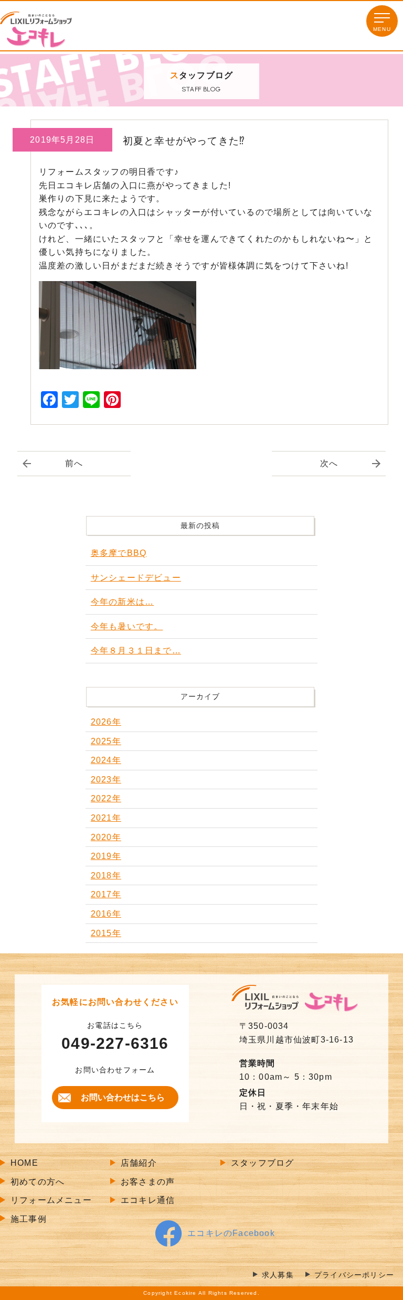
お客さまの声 (148, 1181)
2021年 (106, 817)
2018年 (106, 875)
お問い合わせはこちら (123, 1097)
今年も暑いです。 (127, 626)
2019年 (106, 856)
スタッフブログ (262, 1162)
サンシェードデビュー (136, 577)
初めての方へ (37, 1181)
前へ (74, 463)
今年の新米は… (122, 601)
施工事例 (28, 1219)
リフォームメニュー (51, 1200)
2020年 (106, 837)
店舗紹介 (139, 1162)
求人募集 (278, 1275)
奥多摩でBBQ (118, 553)
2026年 (106, 721)
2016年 (106, 913)
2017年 (106, 894)
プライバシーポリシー (354, 1275)
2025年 (106, 741)
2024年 (106, 760)
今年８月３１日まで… (136, 650)
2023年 (106, 779)
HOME (24, 1162)
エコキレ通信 (148, 1200)
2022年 (106, 798)
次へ (329, 463)
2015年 (106, 933)
